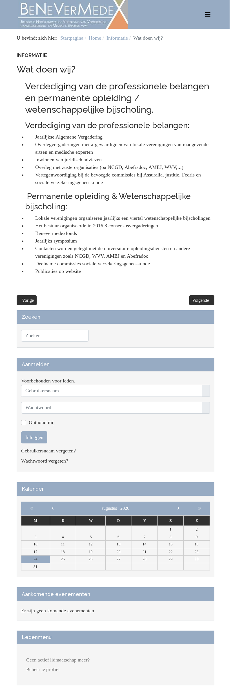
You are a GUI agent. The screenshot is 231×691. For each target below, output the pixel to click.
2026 (124, 508)
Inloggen (34, 437)
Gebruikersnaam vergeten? (48, 451)
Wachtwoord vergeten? (44, 461)
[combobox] (55, 336)
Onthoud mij (42, 422)
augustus (110, 508)
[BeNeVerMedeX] (73, 14)
